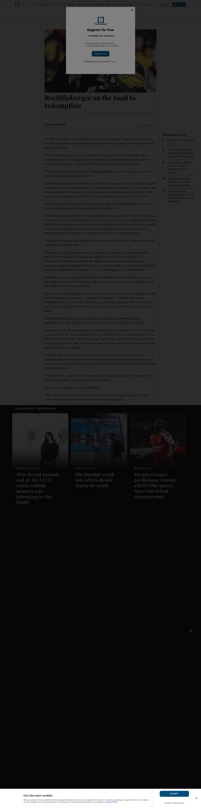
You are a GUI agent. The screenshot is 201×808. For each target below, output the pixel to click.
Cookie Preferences (174, 803)
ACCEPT (174, 793)
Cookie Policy (112, 802)
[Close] (197, 798)
